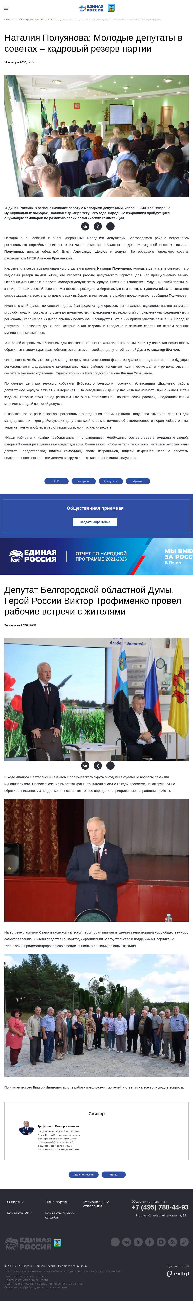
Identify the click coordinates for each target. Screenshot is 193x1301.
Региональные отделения (96, 1204)
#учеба (137, 481)
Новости (53, 19)
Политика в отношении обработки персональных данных (43, 1283)
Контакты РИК (19, 1213)
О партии (15, 1202)
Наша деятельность (31, 19)
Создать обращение (95, 522)
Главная (9, 19)
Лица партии (56, 1202)
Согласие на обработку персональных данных (35, 1287)
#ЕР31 (114, 1174)
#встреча (83, 481)
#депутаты (111, 481)
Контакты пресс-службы (59, 1215)
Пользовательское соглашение (25, 1276)
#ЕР (56, 481)
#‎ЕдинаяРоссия (83, 1174)
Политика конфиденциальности (26, 1280)
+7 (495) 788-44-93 (160, 1207)
